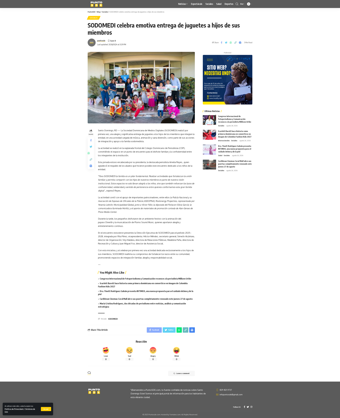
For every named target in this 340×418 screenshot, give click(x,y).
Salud (220, 155)
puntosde (101, 40)
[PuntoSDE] (97, 4)
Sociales (94, 18)
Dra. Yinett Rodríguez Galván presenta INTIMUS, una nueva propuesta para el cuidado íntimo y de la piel (234, 149)
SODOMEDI (113, 319)
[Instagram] (251, 407)
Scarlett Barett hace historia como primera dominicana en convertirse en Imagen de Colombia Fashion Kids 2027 (234, 134)
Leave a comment (183, 373)
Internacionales (224, 140)
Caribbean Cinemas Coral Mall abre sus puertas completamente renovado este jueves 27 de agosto (146, 299)
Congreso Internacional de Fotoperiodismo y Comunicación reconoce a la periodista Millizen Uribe (145, 278)
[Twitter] (248, 407)
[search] (237, 4)
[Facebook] (244, 407)
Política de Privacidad (14, 409)
